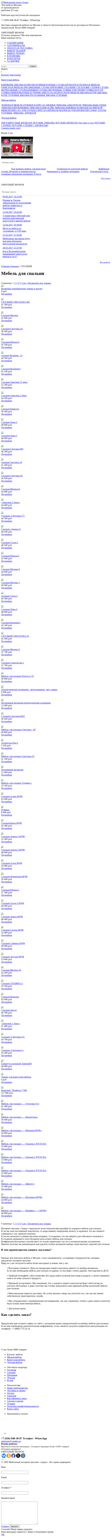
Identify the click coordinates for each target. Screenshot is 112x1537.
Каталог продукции (11, 75)
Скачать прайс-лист (11, 128)
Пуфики (5, 810)
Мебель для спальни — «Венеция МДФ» (21, 1130)
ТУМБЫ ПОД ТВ (94, 90)
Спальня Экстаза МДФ (12, 956)
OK (3, 1534)
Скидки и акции (15, 1401)
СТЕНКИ (95, 87)
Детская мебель (8, 118)
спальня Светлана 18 (11, 462)
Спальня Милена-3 (10, 649)
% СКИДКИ (13, 61)
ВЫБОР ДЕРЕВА (16, 53)
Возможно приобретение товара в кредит (21, 288)
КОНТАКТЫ (13, 58)
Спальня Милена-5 (10, 569)
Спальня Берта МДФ (11, 823)
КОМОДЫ (29, 85)
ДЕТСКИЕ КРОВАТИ (66, 123)
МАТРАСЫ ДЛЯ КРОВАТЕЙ (74, 110)
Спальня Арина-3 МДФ (13, 850)
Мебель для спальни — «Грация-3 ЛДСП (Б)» (24, 1157)
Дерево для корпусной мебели (16, 1077)
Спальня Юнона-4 (10, 342)
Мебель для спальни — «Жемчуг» (18, 1184)
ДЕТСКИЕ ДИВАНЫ (44, 123)
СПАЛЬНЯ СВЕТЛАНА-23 (15, 636)
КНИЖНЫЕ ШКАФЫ (12, 85)
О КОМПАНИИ (15, 43)
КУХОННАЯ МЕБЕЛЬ (88, 85)
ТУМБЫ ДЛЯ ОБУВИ (74, 90)
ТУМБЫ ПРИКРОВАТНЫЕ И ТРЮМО (21, 92)
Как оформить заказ (17, 1398)
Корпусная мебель (10, 80)
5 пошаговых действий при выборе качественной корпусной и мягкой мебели (16, 216)
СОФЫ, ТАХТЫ (97, 110)
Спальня (11, 1372)
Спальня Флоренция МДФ (14, 876)
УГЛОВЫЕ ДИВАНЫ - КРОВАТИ (18, 113)
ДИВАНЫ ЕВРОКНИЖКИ (15, 107)
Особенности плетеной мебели (72, 169)
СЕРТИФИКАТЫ (16, 45)
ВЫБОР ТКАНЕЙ (16, 50)
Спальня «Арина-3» (11, 529)
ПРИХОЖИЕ (57, 87)
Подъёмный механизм (12, 769)
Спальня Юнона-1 (10, 890)
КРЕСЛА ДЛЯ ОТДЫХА (24, 110)
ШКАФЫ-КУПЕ (88, 92)
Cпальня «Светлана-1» (12, 1050)
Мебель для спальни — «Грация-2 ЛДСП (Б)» (24, 1144)
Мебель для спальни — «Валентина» (19, 1117)
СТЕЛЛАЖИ (83, 87)
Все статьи (105, 178)
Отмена (5, 1526)
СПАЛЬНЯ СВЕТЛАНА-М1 (15, 302)
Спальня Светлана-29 (12, 475)
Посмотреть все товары (39, 283)
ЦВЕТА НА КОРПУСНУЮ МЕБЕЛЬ (61, 92)
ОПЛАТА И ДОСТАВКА (20, 48)
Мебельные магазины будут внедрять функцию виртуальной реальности (16, 239)
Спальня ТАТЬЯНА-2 (12, 983)
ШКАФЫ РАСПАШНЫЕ (33, 95)
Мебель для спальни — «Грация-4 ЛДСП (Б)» (24, 1170)
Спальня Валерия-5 (10, 622)
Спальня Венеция (10, 997)
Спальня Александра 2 (12, 663)
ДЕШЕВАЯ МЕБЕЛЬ (12, 105)
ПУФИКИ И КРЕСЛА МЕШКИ (39, 105)
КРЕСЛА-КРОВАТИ (48, 110)
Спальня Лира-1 (9, 435)
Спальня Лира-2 (9, 422)
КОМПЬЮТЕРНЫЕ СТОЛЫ (50, 85)
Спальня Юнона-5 (10, 556)
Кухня (10, 1380)
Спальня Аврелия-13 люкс (14, 382)
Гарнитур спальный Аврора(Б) (16, 1063)
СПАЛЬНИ (70, 87)
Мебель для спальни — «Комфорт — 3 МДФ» (24, 1210)
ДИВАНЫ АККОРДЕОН (69, 105)
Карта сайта (13, 1409)
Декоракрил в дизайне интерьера (63, 171)
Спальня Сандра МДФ (12, 930)
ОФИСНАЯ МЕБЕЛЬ (12, 87)
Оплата (10, 1393)
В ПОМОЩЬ (13, 56)
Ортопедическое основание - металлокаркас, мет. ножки (29, 689)
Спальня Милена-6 (10, 489)
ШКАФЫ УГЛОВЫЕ (56, 95)
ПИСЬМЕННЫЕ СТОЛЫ (37, 87)
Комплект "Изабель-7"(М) (14, 1090)
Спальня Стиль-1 (9, 542)
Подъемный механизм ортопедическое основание (26, 703)
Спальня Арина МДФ (12, 916)
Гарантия (11, 1396)
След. (24, 283)
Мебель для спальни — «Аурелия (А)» (20, 1103)
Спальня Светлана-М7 (12, 449)
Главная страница (10, 266)
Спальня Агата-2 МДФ (12, 903)
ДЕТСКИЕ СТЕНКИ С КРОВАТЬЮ (29, 125)
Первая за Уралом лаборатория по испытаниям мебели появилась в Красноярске (17, 202)
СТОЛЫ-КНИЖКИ (28, 90)
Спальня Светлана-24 (12, 329)
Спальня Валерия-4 (10, 369)
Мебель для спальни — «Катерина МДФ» (22, 1197)
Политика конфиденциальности (23, 1406)
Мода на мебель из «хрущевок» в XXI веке (14, 228)
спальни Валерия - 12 (11, 355)
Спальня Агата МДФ (11, 863)
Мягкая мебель (8, 100)
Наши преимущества (17, 1388)
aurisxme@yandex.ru (11, 1441)
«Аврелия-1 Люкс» (10, 1023)
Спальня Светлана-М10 (13, 716)
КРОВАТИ (71, 85)
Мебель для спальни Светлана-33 (17, 756)
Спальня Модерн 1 (10, 582)
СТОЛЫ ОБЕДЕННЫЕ (50, 90)
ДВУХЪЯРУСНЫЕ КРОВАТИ (17, 123)
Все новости (105, 262)
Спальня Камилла (10, 409)
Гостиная (11, 1370)
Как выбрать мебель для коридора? (28, 169)
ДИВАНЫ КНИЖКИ (66, 107)
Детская (11, 1378)
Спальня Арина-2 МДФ (13, 836)
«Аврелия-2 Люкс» (10, 502)
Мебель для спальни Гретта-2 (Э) (17, 676)
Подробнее (6, 294)
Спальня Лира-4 (9, 609)
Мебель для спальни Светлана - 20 (18, 729)
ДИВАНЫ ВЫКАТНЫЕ (94, 105)
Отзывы (11, 1403)
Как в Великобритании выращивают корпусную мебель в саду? (15, 252)
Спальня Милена (9, 315)
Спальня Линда (9, 1010)
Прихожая (12, 1375)
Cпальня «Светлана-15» (13, 1037)
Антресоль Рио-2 (9, 743)
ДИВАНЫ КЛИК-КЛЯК (42, 107)
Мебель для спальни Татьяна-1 (16, 783)
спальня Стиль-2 (9, 596)
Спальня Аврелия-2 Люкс (14, 395)
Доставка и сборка (16, 1390)
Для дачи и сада (86, 123)
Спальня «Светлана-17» (13, 516)
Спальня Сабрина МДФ (13, 943)
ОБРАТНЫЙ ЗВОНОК (12, 32)
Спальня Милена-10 (11, 970)
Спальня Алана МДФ (12, 796)
